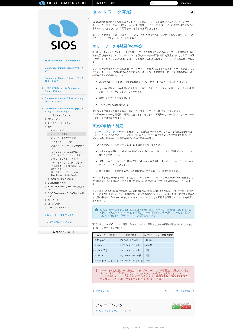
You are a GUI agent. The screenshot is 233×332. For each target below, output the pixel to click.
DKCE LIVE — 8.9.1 (106, 2)
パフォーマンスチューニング (64, 158)
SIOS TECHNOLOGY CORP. (67, 2)
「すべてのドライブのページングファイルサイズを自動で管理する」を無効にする (67, 165)
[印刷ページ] (192, 12)
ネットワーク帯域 (59, 134)
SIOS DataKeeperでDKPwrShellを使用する (66, 195)
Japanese (186, 2)
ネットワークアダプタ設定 (63, 137)
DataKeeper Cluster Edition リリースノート (64, 69)
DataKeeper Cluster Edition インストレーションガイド (64, 100)
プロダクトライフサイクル (58, 222)
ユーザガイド (54, 199)
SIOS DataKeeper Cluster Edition (62, 60)
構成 (50, 126)
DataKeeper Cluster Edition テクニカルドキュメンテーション (64, 110)
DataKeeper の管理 (57, 182)
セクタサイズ (57, 130)
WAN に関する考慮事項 (62, 178)
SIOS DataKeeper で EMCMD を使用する (66, 188)
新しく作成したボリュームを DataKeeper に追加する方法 (64, 174)
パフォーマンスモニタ (103, 131)
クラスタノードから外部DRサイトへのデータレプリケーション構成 (68, 154)
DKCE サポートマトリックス (59, 214)
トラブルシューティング (59, 207)
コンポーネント (55, 118)
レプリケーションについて (60, 122)
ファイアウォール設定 (61, 141)
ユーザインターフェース (59, 115)
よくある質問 (54, 203)
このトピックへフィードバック (113, 311)
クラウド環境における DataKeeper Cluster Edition (62, 90)
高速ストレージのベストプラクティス (67, 147)
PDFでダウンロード (64, 232)
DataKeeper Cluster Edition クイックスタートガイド (64, 79)
